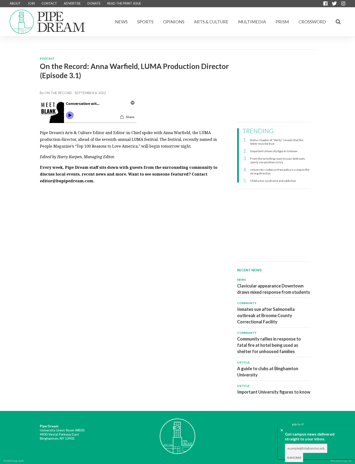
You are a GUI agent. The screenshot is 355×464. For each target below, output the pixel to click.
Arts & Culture (211, 21)
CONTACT (49, 3)
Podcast (47, 58)
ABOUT (15, 3)
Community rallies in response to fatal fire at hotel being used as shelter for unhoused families (269, 345)
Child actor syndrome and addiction (273, 181)
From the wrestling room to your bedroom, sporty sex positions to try (277, 160)
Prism (282, 21)
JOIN (31, 3)
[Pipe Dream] (177, 432)
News (121, 21)
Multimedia (252, 21)
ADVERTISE (72, 3)
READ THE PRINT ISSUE (124, 3)
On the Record (58, 93)
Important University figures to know (273, 151)
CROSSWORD (312, 21)
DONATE (93, 3)
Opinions (173, 21)
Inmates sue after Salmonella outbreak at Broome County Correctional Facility (266, 315)
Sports (145, 21)
